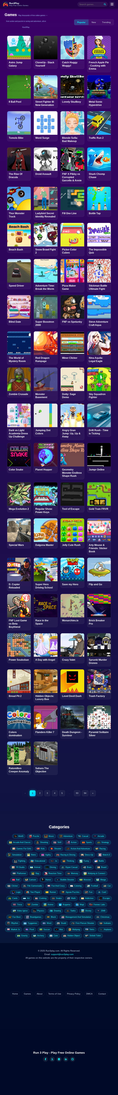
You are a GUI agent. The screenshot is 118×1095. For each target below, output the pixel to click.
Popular (81, 22)
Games (27, 994)
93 (77, 793)
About (39, 994)
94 (85, 793)
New (94, 22)
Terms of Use (54, 994)
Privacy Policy (73, 994)
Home (15, 994)
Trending (106, 22)
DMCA (89, 994)
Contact (102, 994)
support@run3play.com (62, 954)
